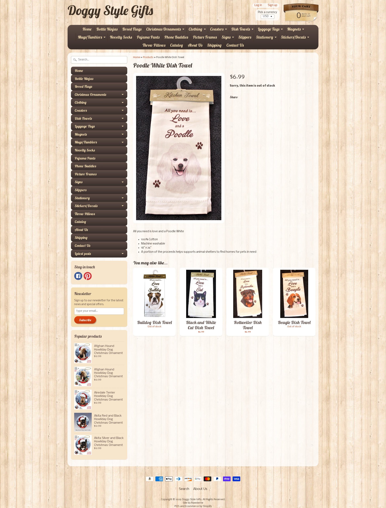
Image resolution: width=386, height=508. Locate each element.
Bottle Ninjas (106, 29)
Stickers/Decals (293, 37)
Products (148, 57)
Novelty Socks (121, 37)
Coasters (216, 29)
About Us (195, 45)
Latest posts (83, 253)
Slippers (244, 37)
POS (177, 506)
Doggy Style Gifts (110, 10)
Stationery (264, 37)
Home (86, 29)
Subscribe (85, 320)
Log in (258, 5)
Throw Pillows (154, 45)
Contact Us (235, 45)
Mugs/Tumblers (90, 37)
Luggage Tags (268, 29)
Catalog (176, 45)
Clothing (195, 29)
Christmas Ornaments (163, 29)
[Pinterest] (88, 276)
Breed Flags (131, 29)
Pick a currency (267, 12)
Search (184, 489)
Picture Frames (205, 37)
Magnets (294, 29)
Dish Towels (240, 29)
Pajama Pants (148, 37)
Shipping (214, 45)
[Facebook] (78, 276)
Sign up (272, 5)
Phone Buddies (176, 37)
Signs (226, 37)
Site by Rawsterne (193, 503)
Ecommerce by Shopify (198, 506)
